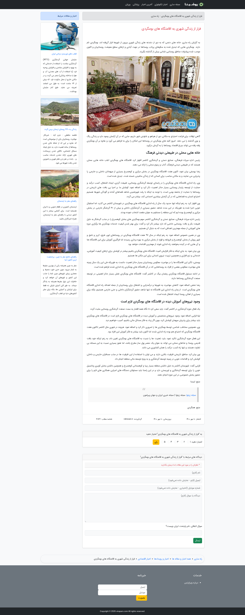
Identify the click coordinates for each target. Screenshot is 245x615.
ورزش (127, 4)
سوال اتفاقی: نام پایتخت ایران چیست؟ (184, 526)
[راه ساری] (193, 4)
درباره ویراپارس (191, 582)
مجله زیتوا (191, 395)
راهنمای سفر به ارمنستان (67, 201)
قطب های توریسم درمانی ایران (64, 53)
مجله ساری (175, 4)
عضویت (141, 598)
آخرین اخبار (146, 4)
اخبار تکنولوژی (161, 4)
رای (156, 442)
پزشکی (136, 4)
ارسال (197, 540)
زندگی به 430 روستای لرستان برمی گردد (60, 129)
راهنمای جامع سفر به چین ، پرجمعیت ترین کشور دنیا (62, 258)
